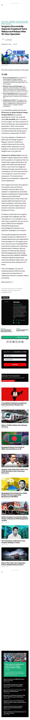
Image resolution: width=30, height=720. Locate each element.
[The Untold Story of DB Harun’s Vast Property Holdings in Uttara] (15, 532)
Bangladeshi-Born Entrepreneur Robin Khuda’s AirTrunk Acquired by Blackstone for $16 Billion (14, 495)
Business (3, 490)
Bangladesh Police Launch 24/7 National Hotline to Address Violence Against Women (15, 701)
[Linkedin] (21, 319)
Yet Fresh (7, 669)
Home (3, 21)
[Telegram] (13, 322)
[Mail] (23, 319)
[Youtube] (18, 322)
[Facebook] (16, 319)
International (4, 400)
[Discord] (13, 319)
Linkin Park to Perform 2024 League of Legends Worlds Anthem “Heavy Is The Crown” (6, 330)
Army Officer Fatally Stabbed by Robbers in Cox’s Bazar (22, 330)
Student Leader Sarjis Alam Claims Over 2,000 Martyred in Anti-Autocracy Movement (14, 471)
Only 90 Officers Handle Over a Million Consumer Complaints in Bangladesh (13, 685)
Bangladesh (3, 422)
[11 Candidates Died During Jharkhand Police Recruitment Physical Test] (15, 394)
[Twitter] (16, 322)
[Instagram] (18, 319)
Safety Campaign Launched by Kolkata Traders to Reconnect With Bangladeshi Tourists (14, 518)
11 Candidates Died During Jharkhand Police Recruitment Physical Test (13, 404)
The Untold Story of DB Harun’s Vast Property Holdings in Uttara (13, 542)
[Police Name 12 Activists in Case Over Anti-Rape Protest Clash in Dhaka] (15, 657)
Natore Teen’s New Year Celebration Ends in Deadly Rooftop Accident (13, 564)
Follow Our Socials (22, 337)
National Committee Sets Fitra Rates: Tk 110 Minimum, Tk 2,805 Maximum (14, 690)
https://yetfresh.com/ (17, 304)
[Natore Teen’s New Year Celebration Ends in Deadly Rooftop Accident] (15, 554)
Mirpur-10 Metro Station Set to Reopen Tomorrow (14, 426)
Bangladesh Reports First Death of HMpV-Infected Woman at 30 (12, 448)
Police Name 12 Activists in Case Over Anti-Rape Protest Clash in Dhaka (14, 666)
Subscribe (15, 364)
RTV (12, 282)
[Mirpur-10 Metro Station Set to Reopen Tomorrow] (15, 416)
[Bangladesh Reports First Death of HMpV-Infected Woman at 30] (15, 438)
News (6, 21)
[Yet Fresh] (4, 39)
